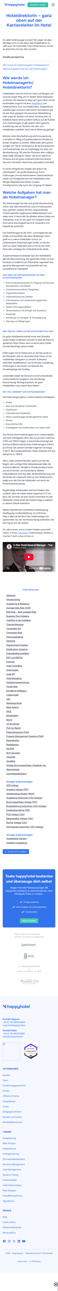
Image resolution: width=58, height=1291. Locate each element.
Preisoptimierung (11, 1154)
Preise (6, 1106)
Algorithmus (8, 1201)
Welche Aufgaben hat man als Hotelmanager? (25, 69)
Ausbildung (37, 103)
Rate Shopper (9, 1190)
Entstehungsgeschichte (14, 1085)
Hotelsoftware (9, 1148)
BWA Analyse (9, 1143)
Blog (5, 1217)
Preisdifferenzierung (12, 1195)
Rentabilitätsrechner (12, 1122)
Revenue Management (14, 1164)
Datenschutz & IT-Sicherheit (38, 1253)
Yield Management (12, 1169)
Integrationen (9, 1101)
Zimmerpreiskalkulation (14, 1159)
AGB (8, 1253)
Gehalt (37, 438)
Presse (6, 1091)
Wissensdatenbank (12, 1227)
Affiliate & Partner (11, 1096)
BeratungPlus (9, 1232)
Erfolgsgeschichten (12, 1111)
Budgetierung (9, 1138)
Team (5, 1080)
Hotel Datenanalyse (12, 1185)
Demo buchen (29, 920)
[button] (52, 4)
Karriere (6, 1075)
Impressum (17, 1253)
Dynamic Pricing (10, 1175)
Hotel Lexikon (9, 1222)
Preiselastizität (9, 1180)
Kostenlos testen (38, 5)
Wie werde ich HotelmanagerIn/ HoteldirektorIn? (26, 65)
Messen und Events (12, 1117)
